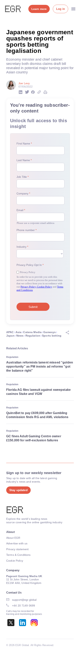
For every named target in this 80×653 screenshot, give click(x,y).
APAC (10, 332)
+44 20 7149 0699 (23, 605)
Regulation (32, 335)
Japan (10, 335)
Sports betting (51, 335)
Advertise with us (16, 543)
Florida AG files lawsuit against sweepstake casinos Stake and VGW (38, 391)
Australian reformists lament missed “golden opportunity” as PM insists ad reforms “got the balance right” (39, 366)
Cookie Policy (14, 560)
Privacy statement (17, 549)
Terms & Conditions (18, 554)
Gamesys (49, 332)
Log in (60, 8)
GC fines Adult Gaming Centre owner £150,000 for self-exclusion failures (33, 438)
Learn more (39, 8)
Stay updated (18, 490)
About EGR (13, 537)
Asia (19, 332)
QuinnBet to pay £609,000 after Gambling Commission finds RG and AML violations (37, 415)
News (20, 335)
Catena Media (32, 332)
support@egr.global (24, 599)
